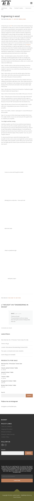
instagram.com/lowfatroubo (8, 406)
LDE (11, 26)
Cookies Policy (5, 437)
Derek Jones (22, 19)
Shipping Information (6, 429)
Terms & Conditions (6, 426)
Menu (31, 3)
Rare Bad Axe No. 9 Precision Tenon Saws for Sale (14, 340)
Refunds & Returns (6, 432)
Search (3, 392)
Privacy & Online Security (8, 434)
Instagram (28, 44)
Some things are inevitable (8, 354)
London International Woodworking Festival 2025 (14, 347)
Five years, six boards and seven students (12, 351)
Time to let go (5, 343)
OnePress (23, 495)
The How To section (14, 298)
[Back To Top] (17, 491)
